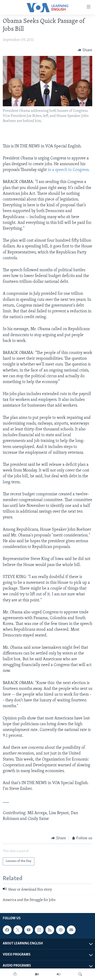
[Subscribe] (71, 929)
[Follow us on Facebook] (7, 929)
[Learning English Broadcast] (58, 974)
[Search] (80, 974)
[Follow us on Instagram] (39, 929)
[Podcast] (60, 929)
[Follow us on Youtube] (28, 929)
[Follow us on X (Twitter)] (17, 929)
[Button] (85, 50)
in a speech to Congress (68, 170)
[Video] (37, 974)
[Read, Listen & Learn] (15, 974)
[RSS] (49, 929)
